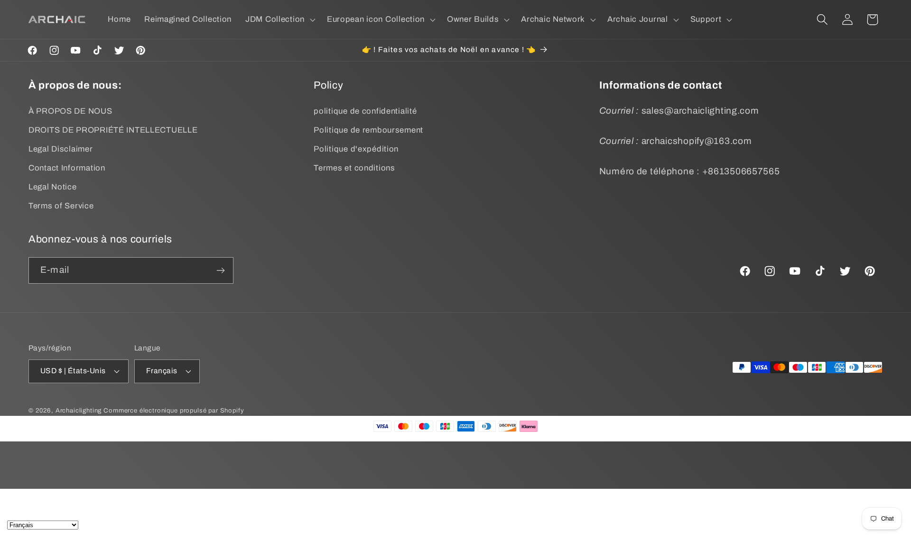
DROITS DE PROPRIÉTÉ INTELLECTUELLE (112, 130)
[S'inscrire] (220, 270)
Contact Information (66, 167)
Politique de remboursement (368, 130)
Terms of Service (61, 205)
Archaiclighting (79, 410)
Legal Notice (52, 186)
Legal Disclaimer (60, 148)
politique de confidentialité (365, 111)
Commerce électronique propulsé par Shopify (173, 410)
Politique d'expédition (356, 148)
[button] (279, 19)
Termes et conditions (354, 167)
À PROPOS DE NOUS (70, 111)
